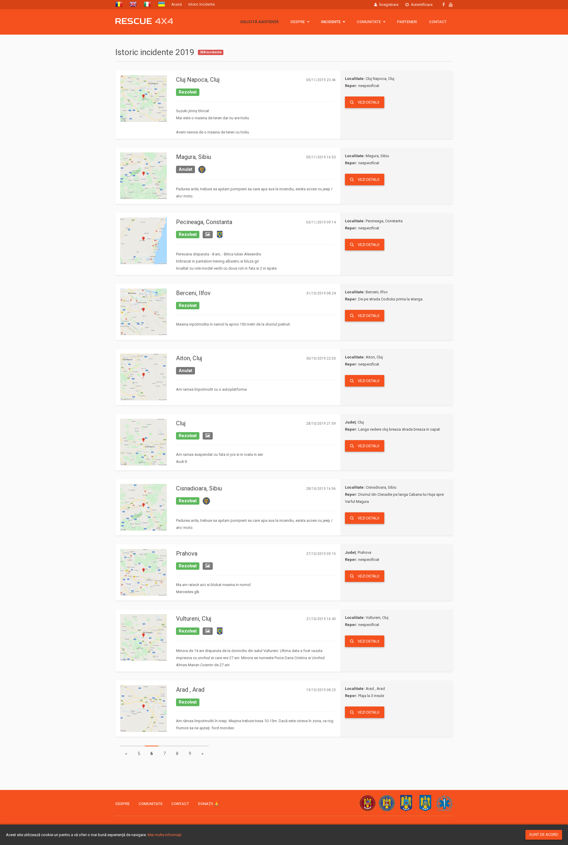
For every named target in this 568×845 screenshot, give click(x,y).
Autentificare (421, 4)
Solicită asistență (259, 22)
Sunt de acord (543, 834)
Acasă (176, 4)
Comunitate (369, 22)
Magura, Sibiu (193, 156)
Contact (438, 22)
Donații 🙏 (208, 803)
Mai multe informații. (165, 835)
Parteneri (407, 22)
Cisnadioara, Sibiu (199, 488)
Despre (298, 22)
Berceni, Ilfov (193, 293)
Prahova (186, 553)
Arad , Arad (190, 689)
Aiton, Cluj (189, 358)
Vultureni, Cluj (193, 618)
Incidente (331, 22)
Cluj (180, 423)
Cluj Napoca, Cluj (198, 79)
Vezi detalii (368, 102)
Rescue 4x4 (144, 21)
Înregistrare (388, 4)
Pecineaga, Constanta (204, 222)
